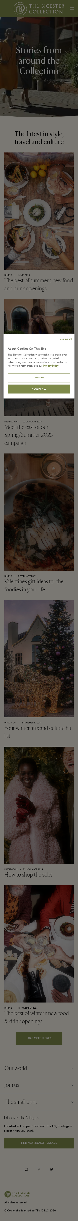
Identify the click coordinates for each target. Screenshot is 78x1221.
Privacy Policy (50, 366)
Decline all (66, 339)
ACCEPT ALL (39, 389)
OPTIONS (39, 378)
